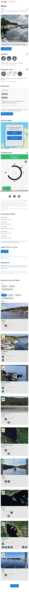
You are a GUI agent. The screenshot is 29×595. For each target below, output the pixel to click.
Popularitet (18, 295)
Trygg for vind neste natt (7, 289)
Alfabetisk (11, 295)
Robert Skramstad (11, 44)
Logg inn (14, 132)
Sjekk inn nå (4, 251)
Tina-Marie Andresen (23, 265)
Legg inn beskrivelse (7, 113)
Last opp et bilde (6, 48)
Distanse (4, 295)
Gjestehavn (12, 286)
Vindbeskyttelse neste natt (7, 298)
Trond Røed (4, 90)
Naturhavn (4, 286)
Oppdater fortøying (12, 81)
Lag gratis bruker (14, 137)
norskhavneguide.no (11, 1)
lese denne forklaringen (23, 200)
